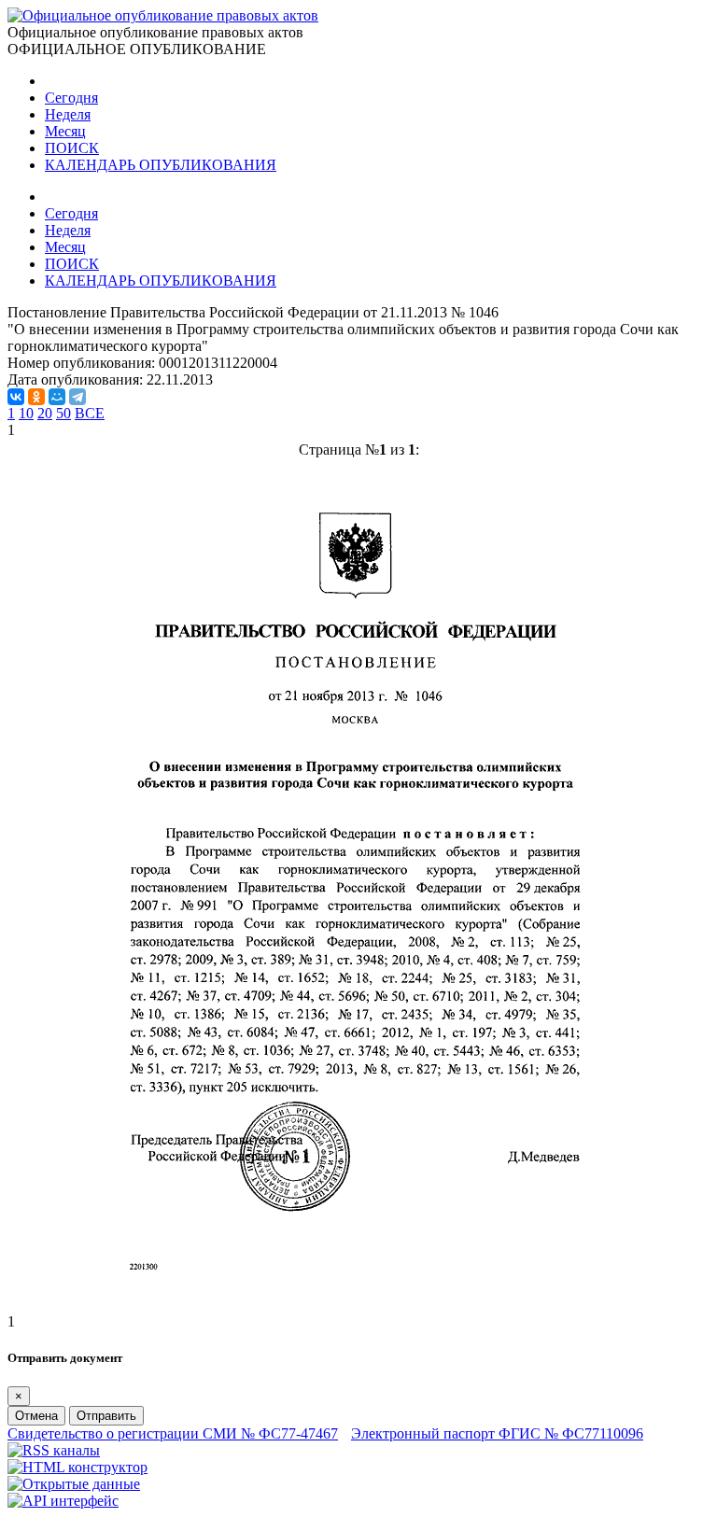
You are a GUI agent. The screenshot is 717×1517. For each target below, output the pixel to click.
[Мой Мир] (57, 396)
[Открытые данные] (73, 1484)
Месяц (65, 131)
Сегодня (71, 97)
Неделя (68, 114)
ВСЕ (90, 413)
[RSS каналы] (53, 1450)
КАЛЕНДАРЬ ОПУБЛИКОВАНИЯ (160, 165)
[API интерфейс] (63, 1501)
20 (44, 413)
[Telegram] (77, 396)
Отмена (36, 1416)
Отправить (106, 1416)
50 (63, 413)
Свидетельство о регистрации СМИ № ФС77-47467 (172, 1433)
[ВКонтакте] (15, 396)
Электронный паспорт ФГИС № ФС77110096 (497, 1433)
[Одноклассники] (36, 396)
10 (26, 413)
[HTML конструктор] (77, 1467)
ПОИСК (72, 148)
